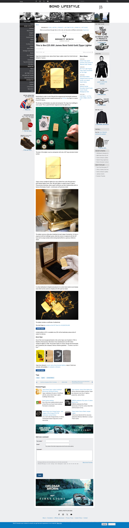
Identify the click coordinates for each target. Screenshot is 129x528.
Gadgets (31, 33)
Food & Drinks (30, 37)
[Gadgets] (57, 22)
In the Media (30, 86)
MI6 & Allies (30, 48)
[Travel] (101, 22)
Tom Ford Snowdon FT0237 (104, 167)
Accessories (30, 30)
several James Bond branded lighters (56, 365)
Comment (39, 449)
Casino (32, 42)
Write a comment (87, 52)
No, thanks (111, 524)
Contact (32, 84)
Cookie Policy (78, 518)
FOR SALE (31, 64)
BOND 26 (77, 27)
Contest (31, 82)
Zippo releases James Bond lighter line (81, 389)
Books (32, 53)
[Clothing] (27, 22)
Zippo (38, 377)
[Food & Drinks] (86, 22)
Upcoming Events (29, 77)
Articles (31, 71)
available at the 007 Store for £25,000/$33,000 (57, 325)
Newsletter (31, 89)
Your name (39, 441)
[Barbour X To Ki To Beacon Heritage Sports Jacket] (102, 148)
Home (21, 1)
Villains (32, 46)
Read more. (86, 30)
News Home (64, 382)
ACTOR (54, 27)
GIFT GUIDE (85, 27)
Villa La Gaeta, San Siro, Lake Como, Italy (107, 169)
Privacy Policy (69, 518)
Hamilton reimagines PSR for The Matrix (48, 382)
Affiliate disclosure (59, 518)
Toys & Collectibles (28, 62)
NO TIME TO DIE (29, 73)
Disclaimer (50, 518)
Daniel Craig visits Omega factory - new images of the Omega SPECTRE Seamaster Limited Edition (52, 413)
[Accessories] (42, 22)
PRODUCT (60, 27)
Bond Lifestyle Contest (103, 162)
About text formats (87, 462)
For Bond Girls (30, 44)
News (32, 68)
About (44, 518)
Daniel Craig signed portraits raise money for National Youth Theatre (86, 62)
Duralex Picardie (101, 176)
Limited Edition (50, 377)
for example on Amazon (54, 367)
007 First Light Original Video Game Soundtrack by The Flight (86, 70)
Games (32, 57)
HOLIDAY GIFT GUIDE (28, 75)
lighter (43, 377)
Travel (32, 39)
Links (32, 91)
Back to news (39, 52)
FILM (49, 27)
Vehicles (31, 35)
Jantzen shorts (100, 174)
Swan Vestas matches (48, 400)
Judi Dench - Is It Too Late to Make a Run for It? (86, 97)
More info (59, 523)
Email (38, 444)
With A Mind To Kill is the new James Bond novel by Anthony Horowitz (80, 382)
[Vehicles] (71, 22)
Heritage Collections (28, 51)
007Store (64, 98)
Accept (104, 524)
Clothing (31, 28)
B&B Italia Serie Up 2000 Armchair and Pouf (108, 155)
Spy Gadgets (30, 55)
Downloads (31, 59)
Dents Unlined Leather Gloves (104, 157)
